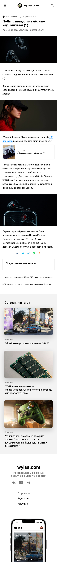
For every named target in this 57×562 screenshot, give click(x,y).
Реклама (22, 503)
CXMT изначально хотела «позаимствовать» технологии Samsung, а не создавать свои (28, 389)
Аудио (19, 151)
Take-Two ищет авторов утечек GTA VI (27, 343)
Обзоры (26, 151)
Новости (8, 339)
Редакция (23, 498)
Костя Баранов (12, 17)
